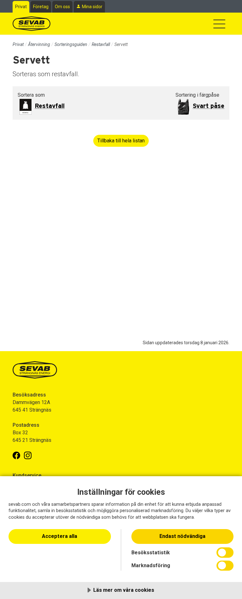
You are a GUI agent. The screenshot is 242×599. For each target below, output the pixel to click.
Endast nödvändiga (182, 536)
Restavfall (101, 44)
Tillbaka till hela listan (121, 141)
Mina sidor (92, 6)
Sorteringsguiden (71, 44)
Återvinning (39, 44)
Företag (41, 6)
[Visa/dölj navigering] (219, 23)
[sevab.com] (31, 24)
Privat (21, 6)
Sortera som (31, 95)
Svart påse (208, 106)
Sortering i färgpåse (197, 95)
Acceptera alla (59, 536)
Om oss (62, 6)
